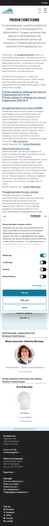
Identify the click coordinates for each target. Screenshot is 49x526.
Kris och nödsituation (13, 481)
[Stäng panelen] (45, 216)
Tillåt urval (24, 300)
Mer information (20, 141)
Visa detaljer (37, 286)
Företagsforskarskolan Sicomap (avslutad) (20, 192)
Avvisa (24, 308)
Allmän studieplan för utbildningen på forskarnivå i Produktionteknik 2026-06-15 (24, 99)
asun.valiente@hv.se (25, 372)
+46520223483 (26, 421)
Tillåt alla (24, 293)
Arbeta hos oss (10, 486)
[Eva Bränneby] (24, 400)
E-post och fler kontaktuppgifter (11, 451)
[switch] (43, 262)
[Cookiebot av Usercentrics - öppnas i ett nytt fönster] (31, 216)
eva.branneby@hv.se (25, 417)
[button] (45, 8)
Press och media (10, 484)
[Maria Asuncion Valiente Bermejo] (24, 354)
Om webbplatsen (10, 489)
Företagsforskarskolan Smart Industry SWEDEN (22, 108)
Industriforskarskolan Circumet (16, 148)
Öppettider (8, 472)
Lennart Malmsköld (31, 144)
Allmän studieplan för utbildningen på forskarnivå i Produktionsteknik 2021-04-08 (24, 93)
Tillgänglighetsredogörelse (15, 492)
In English (44, 3)
